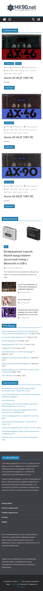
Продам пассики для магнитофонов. (15, 358)
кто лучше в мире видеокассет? (14, 337)
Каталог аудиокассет (10, 508)
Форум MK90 (7, 503)
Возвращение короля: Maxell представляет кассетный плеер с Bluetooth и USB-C (18, 257)
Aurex (27, 71)
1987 (7, 71)
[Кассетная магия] (9, 301)
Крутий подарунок (9, 341)
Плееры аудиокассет (10, 513)
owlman (19, 268)
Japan (20, 73)
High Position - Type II (10, 73)
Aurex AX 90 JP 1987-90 (18, 196)
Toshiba (25, 133)
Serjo (7, 67)
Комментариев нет (30, 67)
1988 (11, 71)
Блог (6, 246)
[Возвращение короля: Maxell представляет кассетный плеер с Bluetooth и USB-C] (21, 233)
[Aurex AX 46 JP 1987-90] (21, 47)
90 (23, 189)
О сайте (5, 517)
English (4, 522)
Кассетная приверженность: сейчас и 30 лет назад (21, 428)
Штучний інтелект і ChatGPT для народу (17, 352)
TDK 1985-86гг (7, 375)
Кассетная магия (24, 299)
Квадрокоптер (7, 348)
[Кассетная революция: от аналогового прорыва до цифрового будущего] (9, 288)
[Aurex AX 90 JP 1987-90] (21, 165)
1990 (20, 71)
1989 (15, 71)
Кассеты (18, 63)
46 (23, 71)
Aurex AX (33, 71)
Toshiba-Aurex (9, 63)
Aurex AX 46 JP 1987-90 (18, 78)
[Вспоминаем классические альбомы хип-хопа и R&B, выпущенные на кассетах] (9, 313)
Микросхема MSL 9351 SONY (12, 344)
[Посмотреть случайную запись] (38, 19)
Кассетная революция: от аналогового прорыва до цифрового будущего (27, 286)
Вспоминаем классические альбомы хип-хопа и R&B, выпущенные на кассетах (28, 312)
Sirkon (8, 127)
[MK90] (4, 19)
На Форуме (10, 326)
